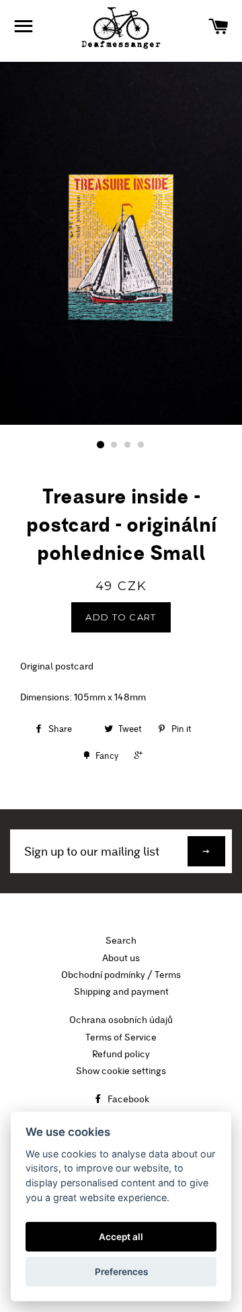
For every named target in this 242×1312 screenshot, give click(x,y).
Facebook (127, 1099)
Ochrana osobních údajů (121, 1020)
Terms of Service (121, 1037)
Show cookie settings (121, 1071)
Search (121, 940)
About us (121, 958)
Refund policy (121, 1054)
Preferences (121, 1271)
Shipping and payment (121, 991)
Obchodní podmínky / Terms (121, 975)
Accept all (121, 1236)
